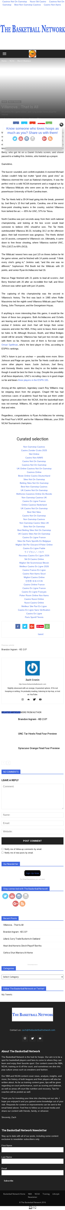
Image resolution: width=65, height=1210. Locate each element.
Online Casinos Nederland (34, 505)
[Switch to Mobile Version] (32, 1208)
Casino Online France (34, 584)
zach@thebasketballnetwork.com (38, 1030)
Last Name (7, 1157)
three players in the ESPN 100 (33, 380)
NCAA (4, 102)
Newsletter (32, 1197)
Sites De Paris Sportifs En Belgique (34, 541)
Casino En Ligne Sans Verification (34, 610)
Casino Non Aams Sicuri (34, 573)
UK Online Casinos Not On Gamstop (34, 468)
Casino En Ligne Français (34, 592)
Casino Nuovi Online (34, 599)
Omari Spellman (10, 344)
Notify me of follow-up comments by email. (23, 849)
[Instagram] (23, 699)
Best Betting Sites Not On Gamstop (34, 530)
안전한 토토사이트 (34, 581)
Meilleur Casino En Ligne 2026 (34, 566)
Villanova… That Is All (13, 925)
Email (4, 1168)
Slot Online (34, 454)
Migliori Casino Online (34, 577)
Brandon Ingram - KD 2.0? (14, 649)
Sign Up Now (32, 873)
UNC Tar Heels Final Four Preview (37, 733)
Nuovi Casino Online (34, 602)
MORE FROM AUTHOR (30, 712)
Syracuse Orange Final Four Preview (39, 748)
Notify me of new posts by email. (19, 853)
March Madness (14, 102)
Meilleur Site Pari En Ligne (34, 606)
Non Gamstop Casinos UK (34, 497)
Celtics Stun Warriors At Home (18, 953)
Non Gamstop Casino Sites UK (34, 523)
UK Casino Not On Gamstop (34, 490)
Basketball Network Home (14, 1194)
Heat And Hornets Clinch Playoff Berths (22, 946)
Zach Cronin (32, 679)
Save (41, 626)
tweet (41, 634)
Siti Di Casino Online (34, 559)
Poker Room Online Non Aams (34, 595)
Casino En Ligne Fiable (34, 548)
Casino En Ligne (34, 613)
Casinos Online (34, 472)
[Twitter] (35, 699)
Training (46, 1194)
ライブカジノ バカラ (34, 552)
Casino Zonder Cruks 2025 (34, 450)
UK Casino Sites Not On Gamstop (34, 534)
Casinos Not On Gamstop (34, 465)
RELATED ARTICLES (11, 712)
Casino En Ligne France (34, 501)
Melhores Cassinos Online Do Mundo (34, 494)
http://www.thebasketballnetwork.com (32, 684)
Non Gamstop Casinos (34, 447)
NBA (30, 1194)
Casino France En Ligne (34, 570)
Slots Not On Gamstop (34, 526)
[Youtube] (41, 699)
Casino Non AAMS (34, 457)
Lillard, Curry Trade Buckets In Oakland (21, 939)
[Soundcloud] (29, 699)
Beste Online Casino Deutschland (34, 476)
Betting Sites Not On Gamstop (34, 483)
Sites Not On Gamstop (34, 479)
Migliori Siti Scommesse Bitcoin (34, 563)
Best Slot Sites (34, 512)
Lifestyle (55, 1194)
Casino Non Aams (52, 4)
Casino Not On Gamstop (34, 461)
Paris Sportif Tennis (34, 617)
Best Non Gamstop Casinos (27, 4)
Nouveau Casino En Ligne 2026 (34, 555)
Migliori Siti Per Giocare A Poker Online (34, 544)
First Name (7, 1145)
